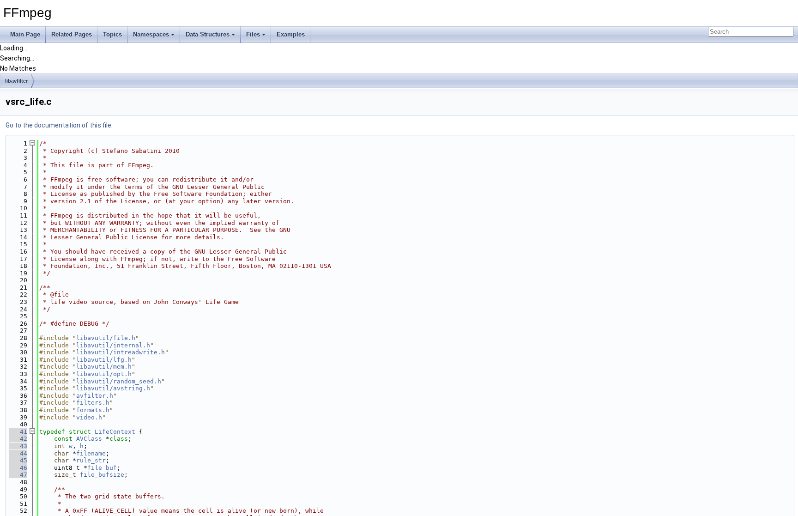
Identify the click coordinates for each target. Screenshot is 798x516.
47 (18, 474)
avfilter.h (94, 395)
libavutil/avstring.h (113, 388)
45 (18, 460)
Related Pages (71, 34)
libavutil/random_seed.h (118, 381)
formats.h (92, 410)
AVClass (89, 438)
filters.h (92, 402)
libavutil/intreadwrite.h (120, 352)
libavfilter (16, 81)
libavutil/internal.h (113, 345)
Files (253, 34)
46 (18, 467)
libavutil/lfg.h (104, 359)
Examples (291, 34)
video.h (89, 417)
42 (18, 438)
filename (91, 453)
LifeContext (115, 431)
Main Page (25, 34)
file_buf (102, 467)
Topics (112, 34)
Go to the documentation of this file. (59, 125)
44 (18, 453)
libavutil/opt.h (104, 373)
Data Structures (208, 34)
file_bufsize (102, 474)
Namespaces (151, 34)
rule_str (91, 460)
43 (18, 446)
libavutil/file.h (105, 337)
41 (18, 431)
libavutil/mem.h (104, 366)
